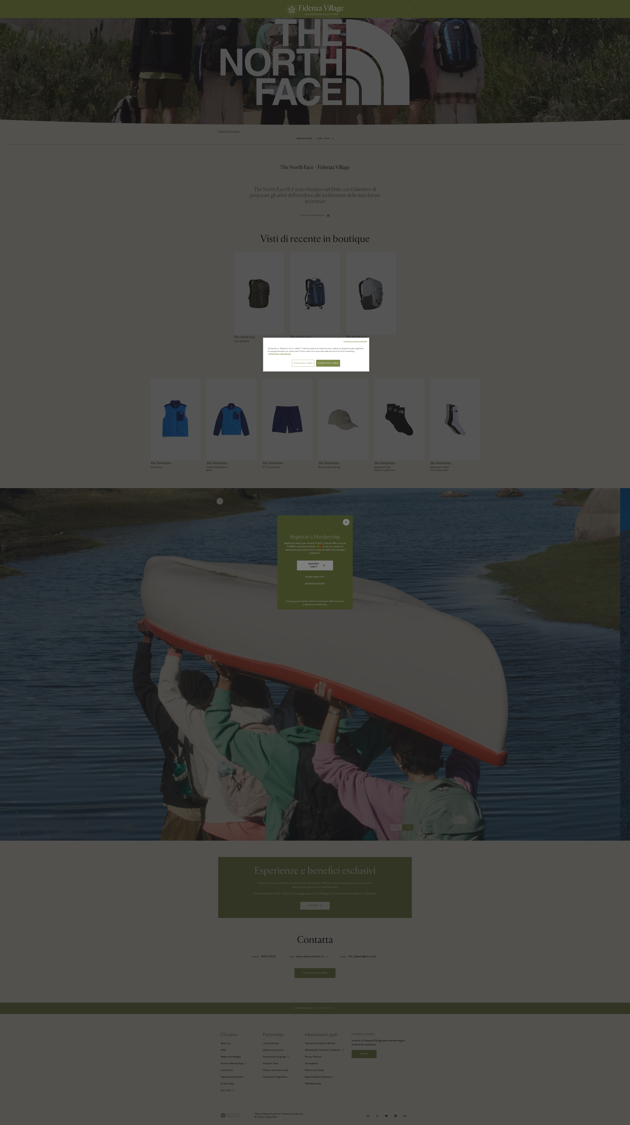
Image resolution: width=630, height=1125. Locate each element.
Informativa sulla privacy (280, 354)
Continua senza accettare (355, 341)
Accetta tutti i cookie (328, 363)
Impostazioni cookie (303, 363)
